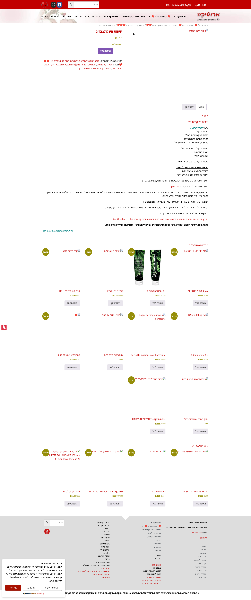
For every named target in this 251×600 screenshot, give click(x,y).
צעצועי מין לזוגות (112, 16)
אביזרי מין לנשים (103, 522)
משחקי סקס (156, 564)
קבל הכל (13, 587)
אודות (204, 546)
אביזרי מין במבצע (93, 16)
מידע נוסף (115, 303)
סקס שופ (203, 537)
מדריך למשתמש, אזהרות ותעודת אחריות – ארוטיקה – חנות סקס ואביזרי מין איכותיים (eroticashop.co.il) (160, 219)
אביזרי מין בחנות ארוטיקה (151, 580)
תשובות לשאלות (200, 560)
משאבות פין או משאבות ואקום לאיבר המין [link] (94, 571)
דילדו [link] (107, 528)
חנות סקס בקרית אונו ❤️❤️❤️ (130, 25)
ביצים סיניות (105, 543)
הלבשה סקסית (104, 525)
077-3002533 (196, 532)
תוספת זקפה (105, 68)
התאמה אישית (51, 587)
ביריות (107, 540)
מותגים (204, 549)
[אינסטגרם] (54, 5)
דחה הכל (31, 587)
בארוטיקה (174, 186)
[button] (71, 4)
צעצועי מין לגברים (154, 577)
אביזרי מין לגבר (104, 556)
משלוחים (203, 553)
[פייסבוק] (59, 5)
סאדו (159, 555)
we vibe (106, 553)
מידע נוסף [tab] (189, 107)
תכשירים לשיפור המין (88, 68)
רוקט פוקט (105, 546)
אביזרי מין (67, 16)
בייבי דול (158, 558)
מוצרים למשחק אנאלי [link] (101, 574)
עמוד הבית (203, 25)
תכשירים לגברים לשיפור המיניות (84, 61)
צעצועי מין (157, 568)
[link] (47, 531)
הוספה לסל (105, 50)
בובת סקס (106, 531)
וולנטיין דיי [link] (106, 577)
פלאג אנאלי (105, 550)
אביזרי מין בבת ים (105, 64)
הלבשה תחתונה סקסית (152, 571)
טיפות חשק (117, 68)
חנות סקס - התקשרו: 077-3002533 (186, 5)
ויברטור (78, 16)
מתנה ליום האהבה (154, 574)
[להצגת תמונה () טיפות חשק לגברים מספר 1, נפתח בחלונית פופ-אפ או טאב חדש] (168, 64)
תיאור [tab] (201, 107)
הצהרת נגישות (201, 574)
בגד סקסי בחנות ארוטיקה (151, 583)
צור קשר (44, 16)
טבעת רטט (105, 537)
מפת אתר (203, 577)
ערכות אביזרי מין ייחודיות (134, 16)
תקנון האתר (202, 563)
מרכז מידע (202, 556)
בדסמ (107, 559)
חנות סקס (181, 16)
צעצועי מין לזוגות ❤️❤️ (156, 25)
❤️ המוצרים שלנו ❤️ (161, 16)
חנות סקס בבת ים (103, 562)
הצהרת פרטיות (201, 567)
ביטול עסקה (202, 570)
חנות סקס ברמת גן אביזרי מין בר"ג (96, 565)
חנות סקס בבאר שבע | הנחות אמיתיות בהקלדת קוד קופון (70, 64)
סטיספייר (106, 534)
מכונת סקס (105, 568)
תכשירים (55, 16)
